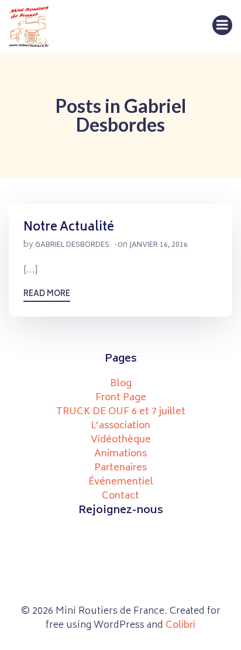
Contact (120, 496)
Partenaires (120, 468)
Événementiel (120, 482)
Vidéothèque (121, 440)
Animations (120, 454)
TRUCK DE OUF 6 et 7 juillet (120, 412)
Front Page (120, 398)
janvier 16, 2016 (158, 245)
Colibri (180, 625)
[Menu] (222, 25)
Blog (121, 384)
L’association (120, 426)
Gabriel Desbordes (72, 245)
